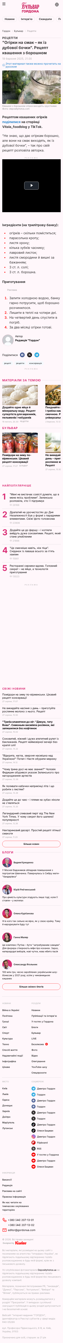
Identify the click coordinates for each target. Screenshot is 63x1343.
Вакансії (7, 1179)
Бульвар (18, 31)
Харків (6, 1111)
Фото (34, 1050)
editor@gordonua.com (21, 1230)
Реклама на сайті (12, 1191)
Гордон (6, 31)
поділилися (11, 122)
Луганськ (7, 1128)
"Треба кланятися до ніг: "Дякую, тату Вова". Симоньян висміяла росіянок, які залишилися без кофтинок (28, 725)
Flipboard (42, 1142)
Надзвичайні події (12, 1055)
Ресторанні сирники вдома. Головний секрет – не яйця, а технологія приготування (33, 569)
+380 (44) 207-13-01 (21, 1220)
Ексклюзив (38, 1044)
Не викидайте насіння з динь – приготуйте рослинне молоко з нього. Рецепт (28, 709)
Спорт (5, 1032)
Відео (35, 1055)
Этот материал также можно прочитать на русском (33, 65)
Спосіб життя (9, 1050)
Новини (10, 19)
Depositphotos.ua (47, 1269)
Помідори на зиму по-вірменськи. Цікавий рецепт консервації (16, 458)
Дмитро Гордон (46, 1088)
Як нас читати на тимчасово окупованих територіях (15, 1206)
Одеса (5, 1099)
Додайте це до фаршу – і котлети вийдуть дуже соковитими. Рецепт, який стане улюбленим (35, 533)
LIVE (34, 1038)
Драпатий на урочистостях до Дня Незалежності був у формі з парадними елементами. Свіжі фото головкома (35, 515)
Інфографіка (9, 1061)
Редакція (7, 1185)
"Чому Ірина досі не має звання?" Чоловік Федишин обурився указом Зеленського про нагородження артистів (30, 772)
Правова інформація (14, 1196)
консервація (35, 363)
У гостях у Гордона (42, 1021)
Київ (4, 1088)
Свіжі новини (14, 688)
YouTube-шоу (39, 1067)
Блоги (8, 852)
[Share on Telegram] (36, 355)
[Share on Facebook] (22, 355)
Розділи (36, 1003)
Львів (5, 1094)
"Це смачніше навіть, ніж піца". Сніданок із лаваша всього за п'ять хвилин (32, 551)
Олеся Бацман (45, 1130)
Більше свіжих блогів (31, 986)
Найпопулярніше (17, 485)
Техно (5, 1044)
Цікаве (6, 1067)
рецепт (7, 363)
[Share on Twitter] (29, 355)
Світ (4, 1027)
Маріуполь (8, 1122)
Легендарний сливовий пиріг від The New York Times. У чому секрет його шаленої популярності (28, 816)
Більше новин (31, 844)
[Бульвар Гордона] (30, 7)
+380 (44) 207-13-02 (21, 1225)
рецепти (20, 363)
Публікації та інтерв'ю (44, 1015)
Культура (7, 1038)
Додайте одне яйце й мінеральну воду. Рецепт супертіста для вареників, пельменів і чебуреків (19, 412)
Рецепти (31, 31)
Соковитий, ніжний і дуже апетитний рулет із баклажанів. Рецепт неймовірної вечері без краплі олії (30, 742)
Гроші (5, 1021)
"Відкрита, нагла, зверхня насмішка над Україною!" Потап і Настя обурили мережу (29, 757)
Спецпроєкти (39, 1072)
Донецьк (7, 1105)
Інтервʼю (26, 19)
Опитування (38, 1061)
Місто (5, 1081)
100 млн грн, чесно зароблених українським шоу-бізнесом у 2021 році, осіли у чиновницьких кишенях (30, 975)
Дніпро (6, 1116)
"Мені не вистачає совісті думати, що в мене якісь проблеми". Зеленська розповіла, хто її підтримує (34, 497)
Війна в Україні (10, 1010)
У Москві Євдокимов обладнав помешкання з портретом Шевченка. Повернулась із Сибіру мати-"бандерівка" (30, 873)
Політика (7, 1015)
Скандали (45, 19)
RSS (39, 1148)
